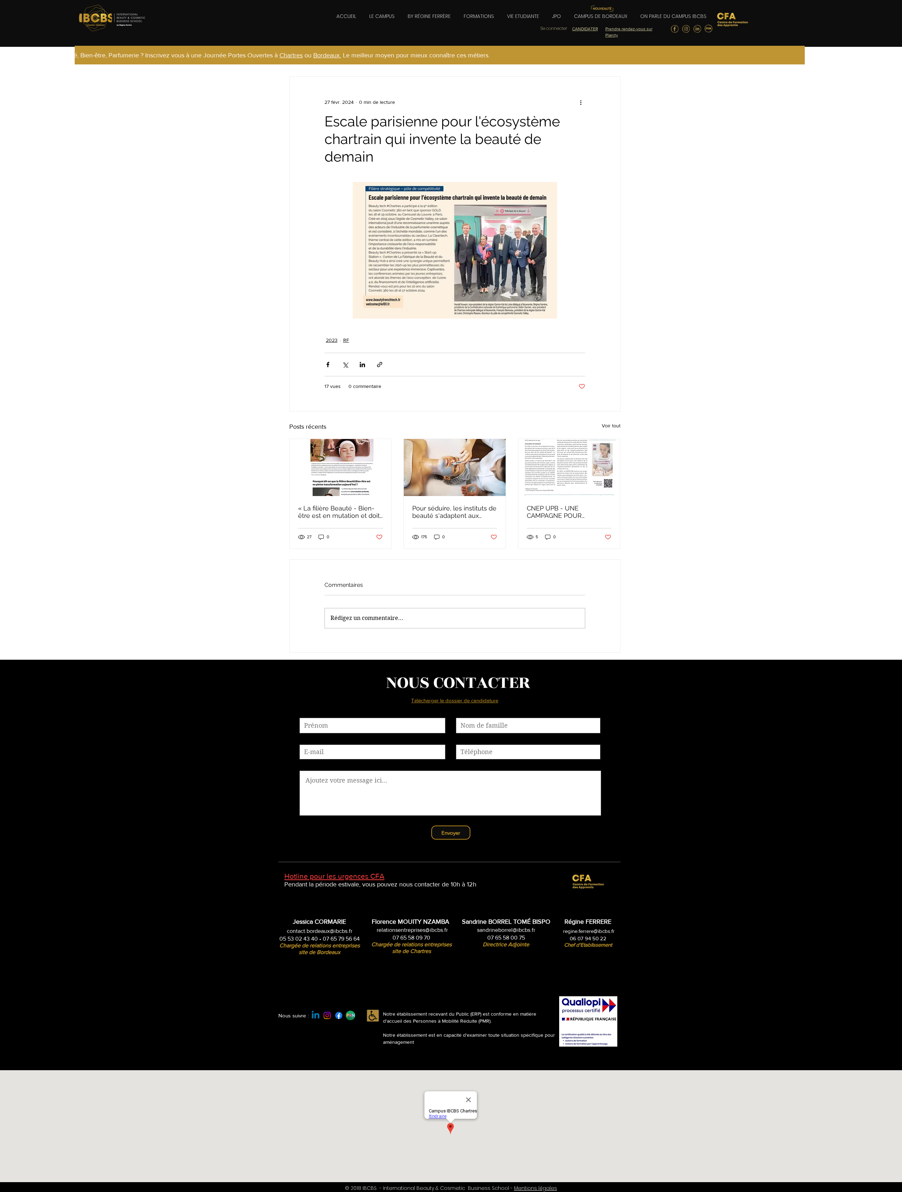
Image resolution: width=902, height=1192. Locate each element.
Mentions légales (535, 1188)
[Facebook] (339, 1015)
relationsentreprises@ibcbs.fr (412, 930)
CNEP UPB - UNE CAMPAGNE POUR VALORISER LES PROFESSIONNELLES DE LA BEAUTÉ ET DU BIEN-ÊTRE (569, 511)
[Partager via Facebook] (328, 364)
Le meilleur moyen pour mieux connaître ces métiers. (368, 55)
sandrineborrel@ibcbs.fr (506, 930)
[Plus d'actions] (581, 102)
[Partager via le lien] (379, 364)
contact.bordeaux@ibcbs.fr (319, 931)
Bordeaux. (280, 55)
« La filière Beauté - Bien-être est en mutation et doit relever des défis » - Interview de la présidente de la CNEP (339, 511)
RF (346, 340)
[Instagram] (327, 1015)
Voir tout (611, 425)
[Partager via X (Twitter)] (345, 364)
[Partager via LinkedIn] (362, 364)
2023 (332, 340)
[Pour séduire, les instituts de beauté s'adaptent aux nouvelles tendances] (455, 467)
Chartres (244, 55)
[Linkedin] (315, 1015)
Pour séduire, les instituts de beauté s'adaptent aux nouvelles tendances (454, 511)
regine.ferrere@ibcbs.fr (588, 931)
